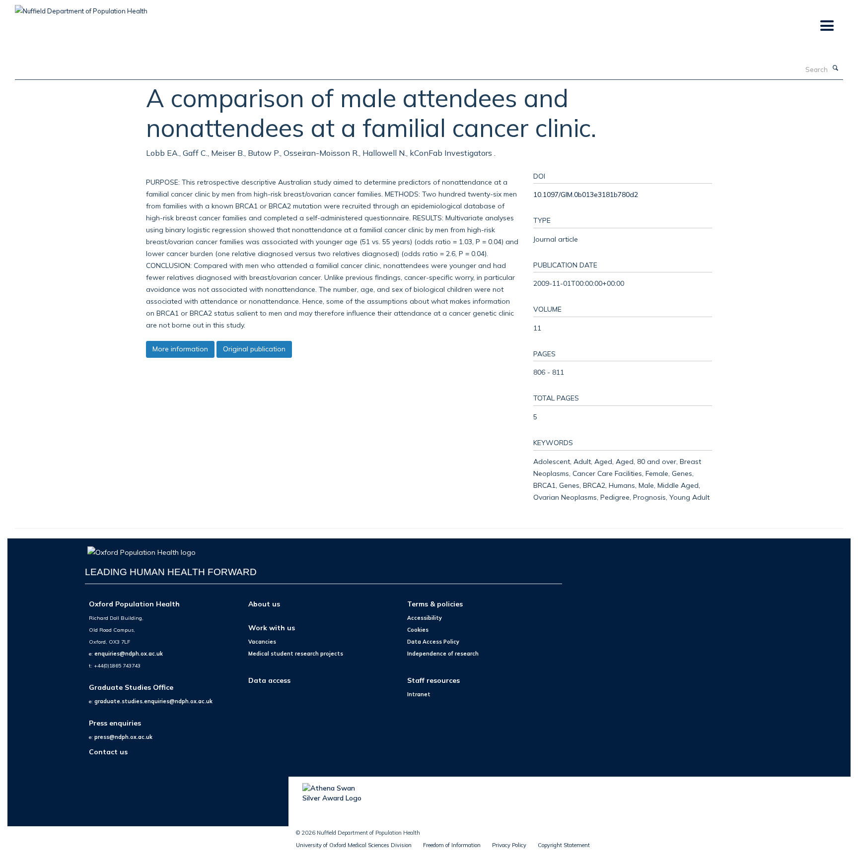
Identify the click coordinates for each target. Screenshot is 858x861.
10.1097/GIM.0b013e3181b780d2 (585, 194)
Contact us (108, 751)
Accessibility (424, 617)
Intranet (418, 694)
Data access (269, 680)
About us (264, 603)
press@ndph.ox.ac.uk (123, 736)
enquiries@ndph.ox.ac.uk (128, 653)
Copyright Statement (564, 845)
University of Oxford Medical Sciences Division (354, 845)
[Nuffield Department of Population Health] (81, 7)
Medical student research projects (295, 653)
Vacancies (262, 641)
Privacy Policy (509, 845)
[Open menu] (826, 26)
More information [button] (180, 348)
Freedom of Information (452, 845)
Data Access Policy (433, 641)
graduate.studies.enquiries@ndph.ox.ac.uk (153, 701)
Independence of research (443, 653)
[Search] (835, 68)
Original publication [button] (254, 348)
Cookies (418, 629)
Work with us (271, 627)
